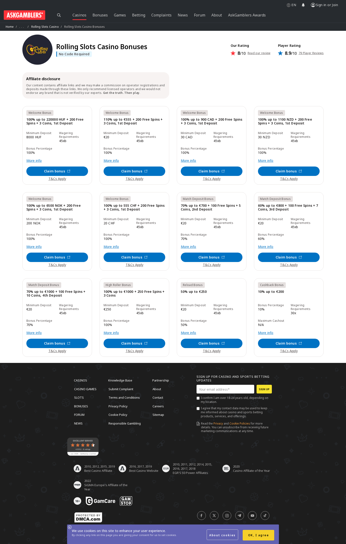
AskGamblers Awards (247, 15)
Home (10, 27)
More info (34, 161)
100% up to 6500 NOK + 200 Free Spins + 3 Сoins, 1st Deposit (53, 207)
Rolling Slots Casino (45, 27)
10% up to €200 (271, 292)
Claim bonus (54, 171)
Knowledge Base (120, 380)
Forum (79, 415)
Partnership (160, 380)
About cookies (222, 535)
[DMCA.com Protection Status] (88, 517)
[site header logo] (24, 15)
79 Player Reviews (311, 53)
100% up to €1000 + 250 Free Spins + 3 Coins (134, 294)
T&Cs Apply (57, 178)
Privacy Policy (118, 406)
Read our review (259, 53)
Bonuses (81, 406)
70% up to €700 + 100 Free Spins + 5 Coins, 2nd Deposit (211, 207)
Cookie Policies (239, 423)
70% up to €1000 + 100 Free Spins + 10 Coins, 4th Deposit (55, 294)
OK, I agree (258, 535)
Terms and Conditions (124, 397)
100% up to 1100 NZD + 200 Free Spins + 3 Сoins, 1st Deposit (285, 121)
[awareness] (100, 501)
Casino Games (85, 389)
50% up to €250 (194, 292)
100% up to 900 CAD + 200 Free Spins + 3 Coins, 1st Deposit (211, 121)
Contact (158, 397)
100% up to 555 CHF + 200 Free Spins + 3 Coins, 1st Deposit (134, 207)
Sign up (264, 389)
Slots (79, 397)
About (157, 389)
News (78, 423)
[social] (201, 515)
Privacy (218, 423)
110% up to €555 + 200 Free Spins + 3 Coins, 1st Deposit (133, 121)
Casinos (80, 380)
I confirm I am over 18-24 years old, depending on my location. (234, 400)
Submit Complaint (121, 389)
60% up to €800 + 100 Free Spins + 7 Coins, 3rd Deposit (288, 207)
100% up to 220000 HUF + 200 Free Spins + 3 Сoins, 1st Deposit (55, 121)
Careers (158, 406)
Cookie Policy (118, 415)
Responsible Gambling (125, 423)
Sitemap (158, 415)
